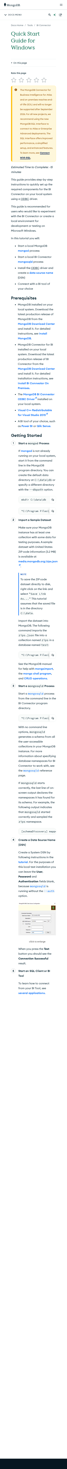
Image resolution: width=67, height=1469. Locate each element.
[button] (37, 923)
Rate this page (18, 73)
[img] (13, 80)
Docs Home (17, 25)
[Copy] (52, 499)
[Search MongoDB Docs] (49, 14)
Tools (30, 25)
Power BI (27, 426)
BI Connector (44, 25)
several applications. (32, 993)
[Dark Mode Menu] (60, 14)
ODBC (25, 199)
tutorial (23, 862)
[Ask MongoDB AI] (54, 14)
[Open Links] (61, 5)
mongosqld (25, 261)
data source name (41, 272)
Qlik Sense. (44, 426)
